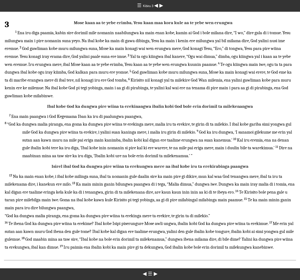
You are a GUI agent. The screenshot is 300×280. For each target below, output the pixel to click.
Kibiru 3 (148, 6)
